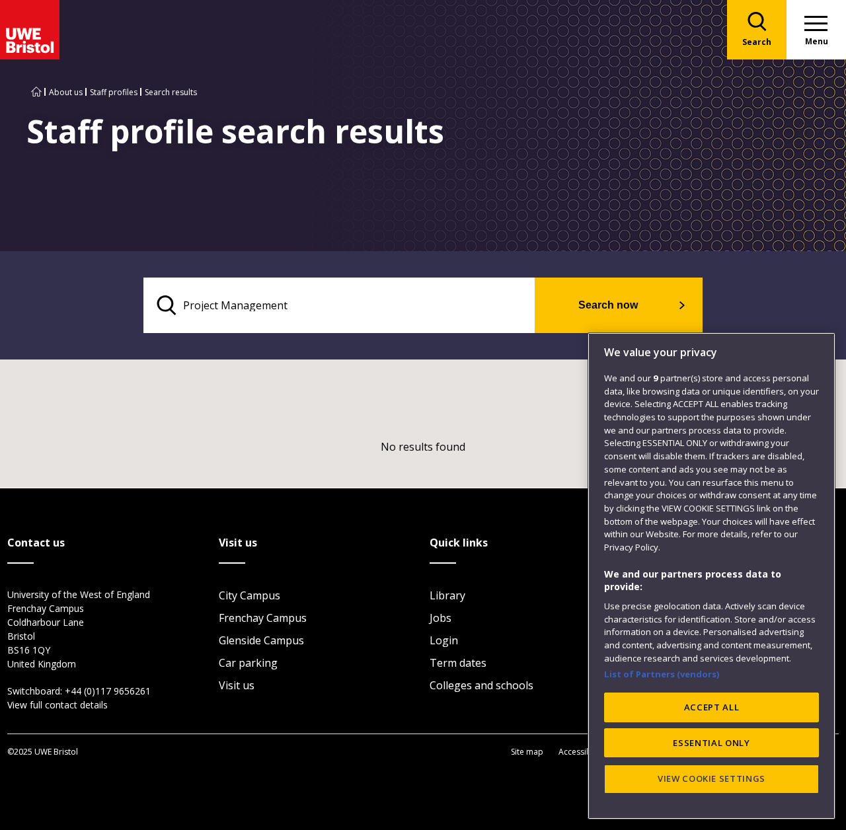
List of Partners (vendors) (662, 674)
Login (444, 640)
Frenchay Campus (263, 618)
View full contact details (57, 704)
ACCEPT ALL (712, 707)
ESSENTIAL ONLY (711, 743)
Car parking (248, 663)
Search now (608, 305)
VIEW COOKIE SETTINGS (711, 778)
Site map (527, 751)
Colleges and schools (481, 685)
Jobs (440, 618)
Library (447, 595)
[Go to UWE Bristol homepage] (36, 92)
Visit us (236, 685)
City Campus (249, 595)
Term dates (458, 663)
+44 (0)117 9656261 (108, 691)
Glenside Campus (261, 640)
